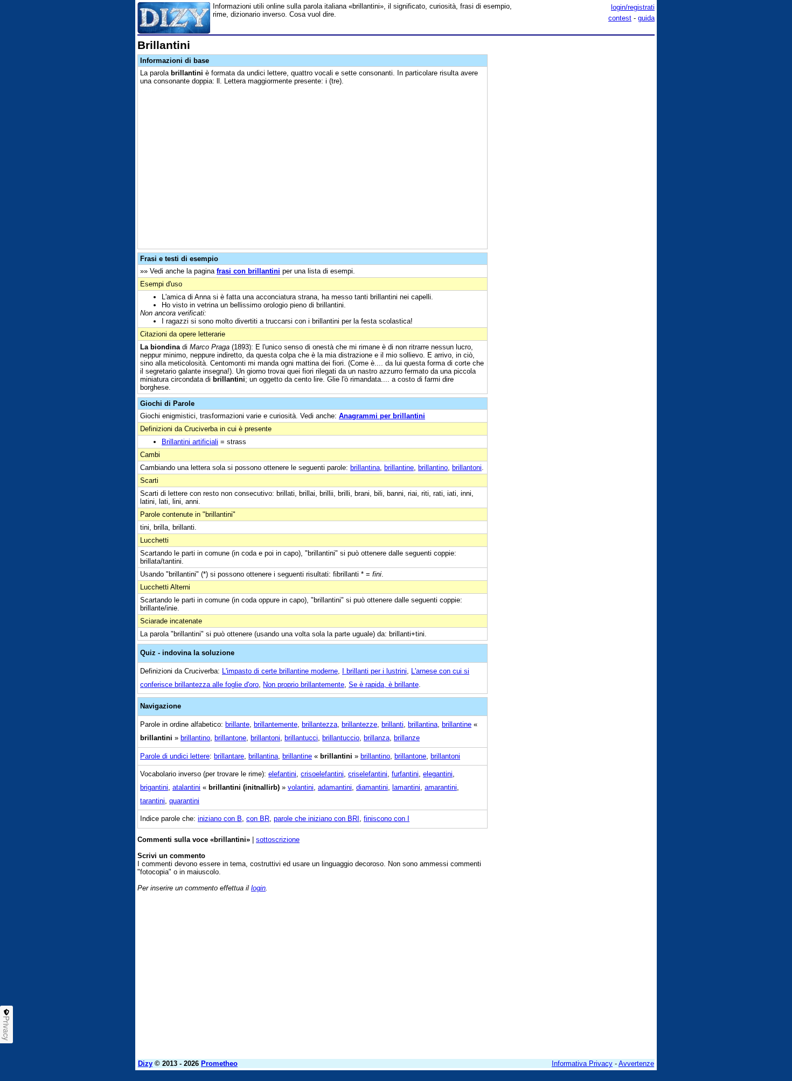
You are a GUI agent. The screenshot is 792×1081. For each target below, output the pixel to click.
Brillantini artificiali (190, 442)
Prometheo (219, 1063)
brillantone (230, 738)
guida (646, 18)
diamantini (372, 787)
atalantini (186, 787)
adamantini (335, 787)
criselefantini (367, 774)
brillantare (229, 756)
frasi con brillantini (248, 271)
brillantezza (319, 724)
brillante (237, 724)
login (258, 888)
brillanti (392, 724)
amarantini (441, 787)
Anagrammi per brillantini (382, 416)
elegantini (438, 774)
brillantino (433, 468)
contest (619, 18)
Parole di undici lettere (175, 756)
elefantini (282, 774)
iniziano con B (220, 819)
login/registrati (633, 7)
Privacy (6, 1028)
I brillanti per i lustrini (374, 671)
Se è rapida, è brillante (384, 684)
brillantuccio (340, 738)
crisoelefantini (322, 774)
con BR (257, 819)
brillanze (407, 738)
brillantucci (301, 738)
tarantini (152, 801)
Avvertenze (636, 1063)
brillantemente (275, 724)
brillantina (365, 468)
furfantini (405, 774)
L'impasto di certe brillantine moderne (280, 671)
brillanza (377, 738)
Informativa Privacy (582, 1063)
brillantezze (359, 724)
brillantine (399, 468)
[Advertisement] (574, 200)
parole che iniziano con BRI (316, 819)
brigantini (154, 787)
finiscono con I (386, 819)
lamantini (406, 787)
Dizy (145, 1063)
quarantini (184, 801)
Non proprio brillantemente (303, 684)
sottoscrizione (278, 840)
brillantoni (467, 468)
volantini (301, 787)
